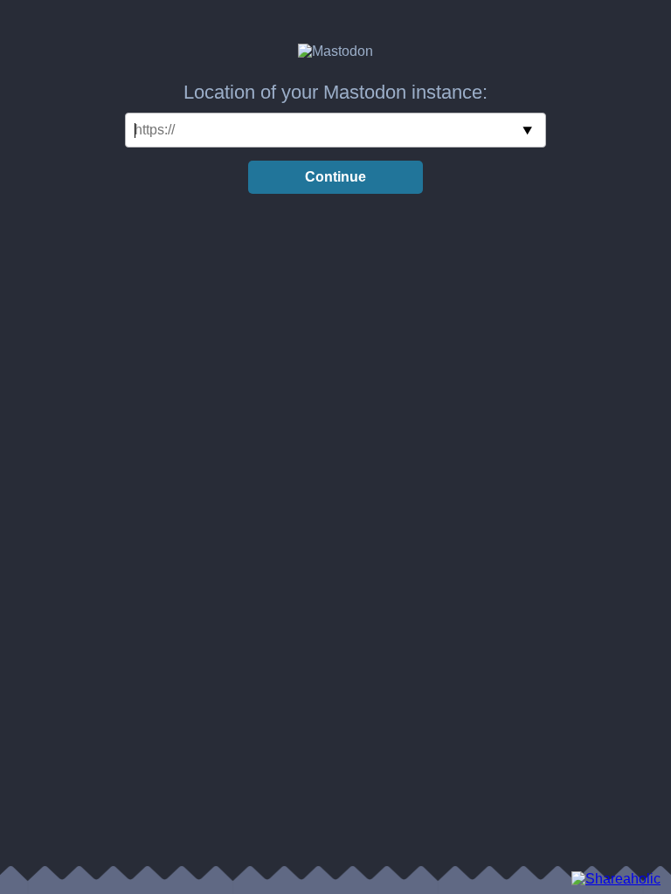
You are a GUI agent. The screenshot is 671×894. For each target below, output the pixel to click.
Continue (335, 176)
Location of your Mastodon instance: (335, 92)
